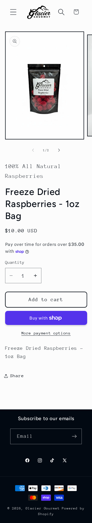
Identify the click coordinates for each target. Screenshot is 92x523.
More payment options (46, 333)
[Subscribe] (74, 436)
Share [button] (17, 375)
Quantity (15, 262)
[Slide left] (33, 150)
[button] (13, 12)
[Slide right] (59, 150)
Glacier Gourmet (43, 508)
